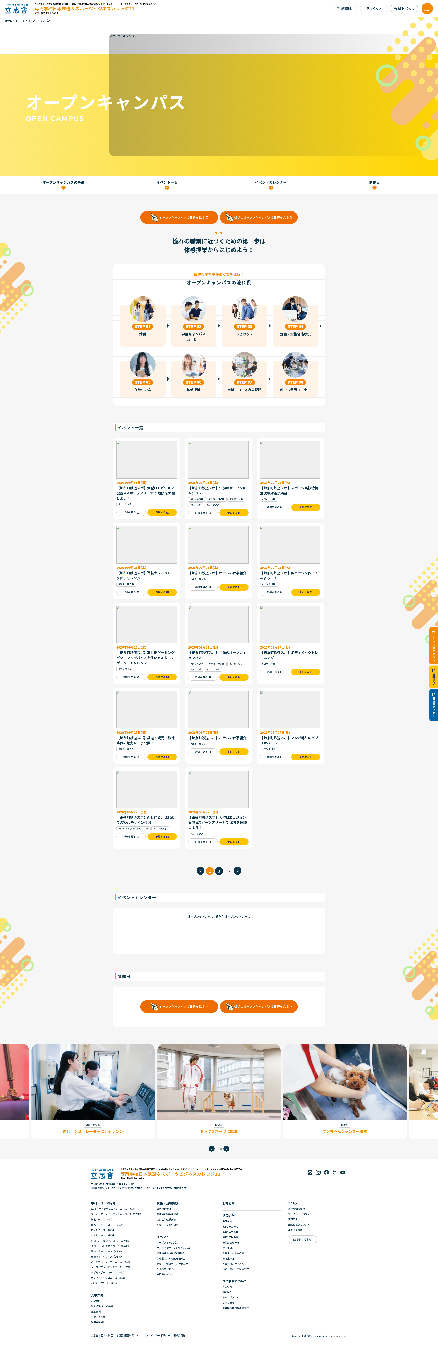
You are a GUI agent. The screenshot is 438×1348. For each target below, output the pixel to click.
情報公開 (178, 1335)
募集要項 (96, 1311)
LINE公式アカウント (299, 1224)
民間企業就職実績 (166, 1219)
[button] (212, 1149)
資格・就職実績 (167, 1203)
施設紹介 (227, 1292)
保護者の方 (228, 1221)
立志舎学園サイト (100, 1335)
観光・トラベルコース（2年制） (108, 1224)
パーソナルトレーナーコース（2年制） (112, 1262)
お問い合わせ (406, 8)
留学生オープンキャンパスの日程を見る (261, 217)
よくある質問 (295, 1230)
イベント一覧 (167, 182)
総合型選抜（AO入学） (103, 1306)
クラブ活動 (228, 1302)
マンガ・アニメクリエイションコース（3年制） (117, 1214)
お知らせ (228, 1203)
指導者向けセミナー (167, 1269)
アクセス (376, 8)
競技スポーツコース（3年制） (107, 1251)
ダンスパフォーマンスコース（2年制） (112, 1267)
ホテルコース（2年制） (103, 1235)
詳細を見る (129, 512)
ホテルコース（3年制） (103, 1230)
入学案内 (97, 1295)
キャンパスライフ (232, 1297)
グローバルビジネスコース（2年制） (111, 1246)
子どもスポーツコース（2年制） (108, 1272)
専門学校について (234, 1281)
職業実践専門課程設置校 (235, 1308)
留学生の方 (228, 1247)
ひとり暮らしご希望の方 (235, 1269)
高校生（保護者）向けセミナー (173, 1263)
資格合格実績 (164, 1208)
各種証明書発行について (129, 1335)
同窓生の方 (228, 1258)
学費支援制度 (98, 1316)
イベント (163, 1236)
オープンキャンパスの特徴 (63, 182)
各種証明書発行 (296, 1208)
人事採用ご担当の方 (233, 1263)
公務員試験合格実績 (167, 1214)
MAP (133, 1183)
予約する (161, 512)
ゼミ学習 (227, 1286)
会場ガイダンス (165, 1274)
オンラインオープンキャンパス (173, 1247)
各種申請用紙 (98, 1322)
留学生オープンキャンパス (233, 916)
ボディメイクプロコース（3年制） (109, 1277)
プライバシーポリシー (300, 1214)
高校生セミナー (434, 707)
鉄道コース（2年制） (102, 1219)
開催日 (374, 182)
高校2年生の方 (230, 1232)
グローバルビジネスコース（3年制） (111, 1240)
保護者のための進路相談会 (171, 1258)
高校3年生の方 (230, 1237)
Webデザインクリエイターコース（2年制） (114, 1208)
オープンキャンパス (434, 648)
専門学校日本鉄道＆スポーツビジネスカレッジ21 (85, 8)
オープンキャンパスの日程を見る (182, 217)
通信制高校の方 (230, 1242)
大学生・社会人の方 (233, 1253)
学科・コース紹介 (103, 1203)
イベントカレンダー (271, 182)
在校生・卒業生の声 (167, 1224)
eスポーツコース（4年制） (105, 1283)
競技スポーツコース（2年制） (107, 1256)
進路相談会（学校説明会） (171, 1253)
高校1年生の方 (230, 1226)
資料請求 (434, 679)
